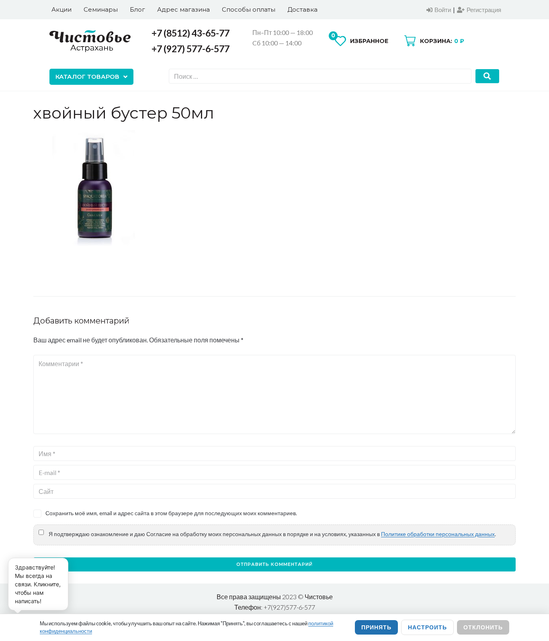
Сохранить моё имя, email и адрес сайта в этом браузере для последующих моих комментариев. (171, 513)
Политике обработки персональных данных (438, 533)
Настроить (427, 627)
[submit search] (487, 76)
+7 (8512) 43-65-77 (190, 33)
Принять (376, 627)
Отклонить (483, 627)
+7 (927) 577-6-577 (190, 48)
